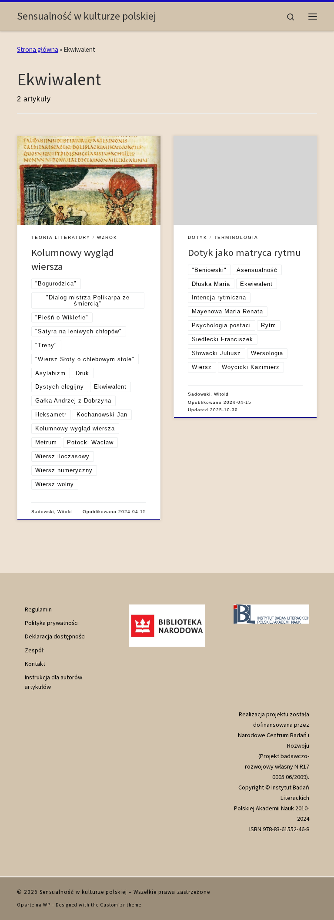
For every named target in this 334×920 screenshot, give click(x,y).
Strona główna (37, 49)
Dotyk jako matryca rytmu (244, 252)
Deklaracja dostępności (55, 636)
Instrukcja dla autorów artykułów (53, 682)
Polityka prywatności (52, 623)
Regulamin (38, 609)
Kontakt (35, 664)
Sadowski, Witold (51, 511)
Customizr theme (120, 905)
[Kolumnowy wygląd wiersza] (88, 180)
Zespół (34, 650)
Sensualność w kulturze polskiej (83, 892)
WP (46, 905)
